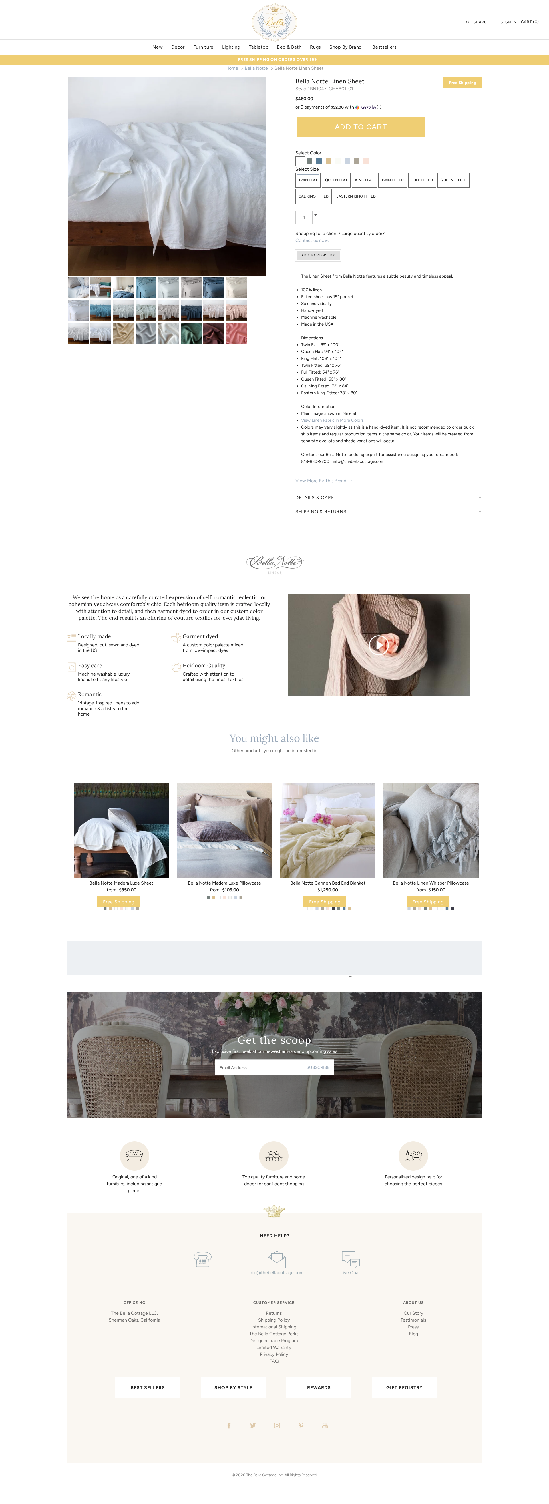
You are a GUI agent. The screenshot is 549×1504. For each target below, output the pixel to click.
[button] (388, 107)
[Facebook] (228, 1426)
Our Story (413, 1313)
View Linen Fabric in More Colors (332, 420)
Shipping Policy (274, 1320)
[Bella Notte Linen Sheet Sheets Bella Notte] (78, 287)
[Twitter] (252, 1426)
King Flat (364, 180)
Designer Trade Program (274, 1340)
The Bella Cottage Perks (273, 1333)
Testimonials (413, 1320)
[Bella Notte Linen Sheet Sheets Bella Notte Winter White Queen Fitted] (168, 333)
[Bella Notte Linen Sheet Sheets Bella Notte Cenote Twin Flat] (100, 310)
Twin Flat (308, 180)
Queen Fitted (453, 180)
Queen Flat (336, 180)
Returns (274, 1313)
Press (413, 1327)
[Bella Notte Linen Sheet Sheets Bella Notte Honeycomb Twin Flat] (123, 333)
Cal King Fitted (314, 196)
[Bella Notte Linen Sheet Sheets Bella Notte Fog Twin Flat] (168, 310)
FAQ (274, 1361)
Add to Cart (361, 127)
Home (232, 68)
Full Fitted (422, 180)
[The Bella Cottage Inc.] (274, 6)
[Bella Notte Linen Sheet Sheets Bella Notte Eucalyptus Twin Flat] (146, 310)
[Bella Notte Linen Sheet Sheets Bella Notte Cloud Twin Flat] (123, 310)
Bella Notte (256, 68)
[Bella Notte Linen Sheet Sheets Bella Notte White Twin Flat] (167, 176)
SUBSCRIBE (318, 1067)
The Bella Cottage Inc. (265, 1475)
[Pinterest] (300, 1426)
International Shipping (273, 1327)
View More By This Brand (320, 480)
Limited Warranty (273, 1347)
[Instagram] (276, 1426)
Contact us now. (312, 240)
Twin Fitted (392, 180)
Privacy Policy (274, 1354)
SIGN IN (508, 22)
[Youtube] (324, 1426)
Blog (413, 1333)
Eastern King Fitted (356, 196)
